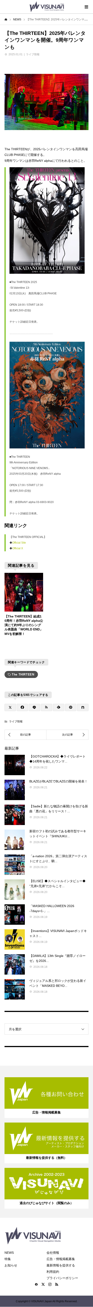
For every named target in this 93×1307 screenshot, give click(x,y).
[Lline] (34, 707)
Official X (17, 548)
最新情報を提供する (60, 1265)
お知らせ (11, 1265)
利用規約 (52, 1271)
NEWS (9, 1252)
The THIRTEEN (23, 674)
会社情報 (52, 1252)
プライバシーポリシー (62, 1278)
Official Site (19, 542)
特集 (8, 1259)
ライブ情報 (33, 54)
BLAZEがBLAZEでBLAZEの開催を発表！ (58, 781)
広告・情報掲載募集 (60, 1259)
